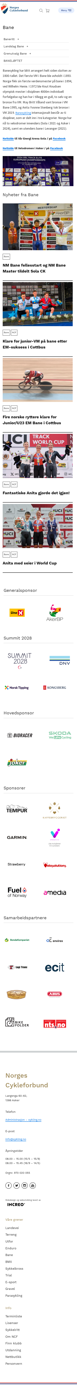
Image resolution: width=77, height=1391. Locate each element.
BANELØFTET (13, 60)
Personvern (13, 1363)
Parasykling (13, 1295)
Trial (8, 1275)
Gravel (10, 1289)
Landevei (12, 1228)
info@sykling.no (15, 1139)
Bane (9, 1255)
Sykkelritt (12, 1330)
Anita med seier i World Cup (30, 563)
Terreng (10, 1234)
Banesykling (23, 112)
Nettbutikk (13, 1357)
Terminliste (13, 1316)
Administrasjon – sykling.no (23, 1119)
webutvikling (26, 1200)
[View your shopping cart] (48, 10)
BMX (8, 1262)
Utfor (9, 1241)
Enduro (10, 1248)
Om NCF (11, 1336)
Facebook (59, 138)
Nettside (8, 138)
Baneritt (9, 39)
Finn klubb (13, 1343)
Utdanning (13, 1350)
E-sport (10, 1282)
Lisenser (11, 1323)
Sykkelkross (14, 1268)
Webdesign (10, 1200)
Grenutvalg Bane (15, 53)
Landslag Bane (14, 46)
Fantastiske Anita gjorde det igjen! (36, 493)
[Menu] (66, 9)
